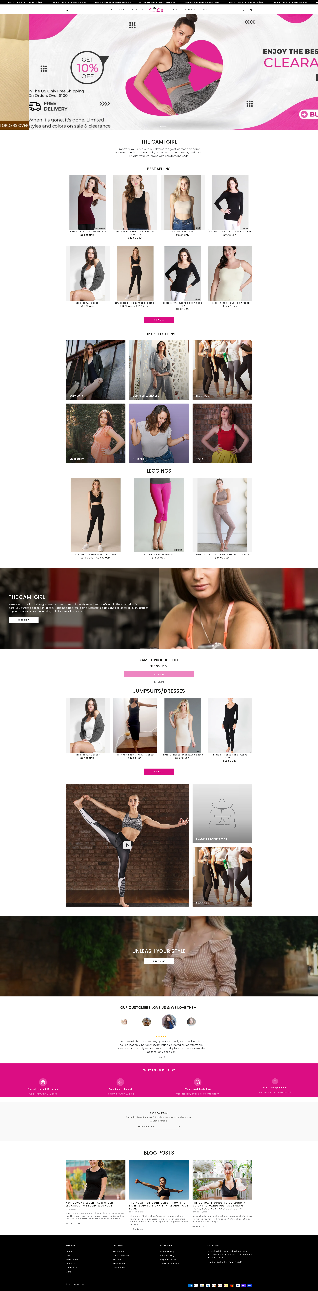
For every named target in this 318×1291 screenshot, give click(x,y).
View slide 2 (155, 125)
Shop (68, 1255)
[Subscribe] (179, 1126)
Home (69, 1251)
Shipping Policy (168, 1259)
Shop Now (24, 620)
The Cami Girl (78, 1284)
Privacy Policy (167, 1251)
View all (159, 320)
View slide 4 (170, 125)
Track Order (72, 1259)
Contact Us (72, 1267)
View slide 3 (163, 125)
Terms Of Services (169, 1263)
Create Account (121, 1255)
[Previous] (119, 1021)
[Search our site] (67, 10)
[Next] (198, 1021)
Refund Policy (167, 1255)
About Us (70, 1263)
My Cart (117, 1259)
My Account (119, 1251)
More (68, 1271)
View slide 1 (148, 125)
